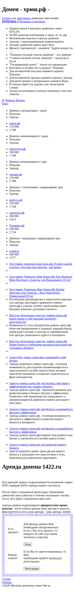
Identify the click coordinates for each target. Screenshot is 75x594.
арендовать (24, 18)
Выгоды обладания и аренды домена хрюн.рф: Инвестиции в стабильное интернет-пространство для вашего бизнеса (40, 344)
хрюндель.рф (17, 148)
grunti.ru (14, 251)
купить (6, 18)
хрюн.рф (14, 123)
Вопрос (20, 100)
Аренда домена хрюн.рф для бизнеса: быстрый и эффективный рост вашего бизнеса (39, 385)
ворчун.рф (15, 200)
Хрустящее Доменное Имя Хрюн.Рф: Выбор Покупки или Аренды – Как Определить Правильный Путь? (36, 293)
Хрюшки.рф (16, 225)
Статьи (6, 578)
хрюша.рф (15, 174)
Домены (10, 100)
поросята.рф (16, 212)
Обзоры (7, 582)
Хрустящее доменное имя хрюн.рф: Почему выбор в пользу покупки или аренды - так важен (40, 265)
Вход (5, 103)
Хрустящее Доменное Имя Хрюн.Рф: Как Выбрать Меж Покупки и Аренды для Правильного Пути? (40, 278)
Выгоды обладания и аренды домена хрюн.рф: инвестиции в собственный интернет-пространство (38, 318)
